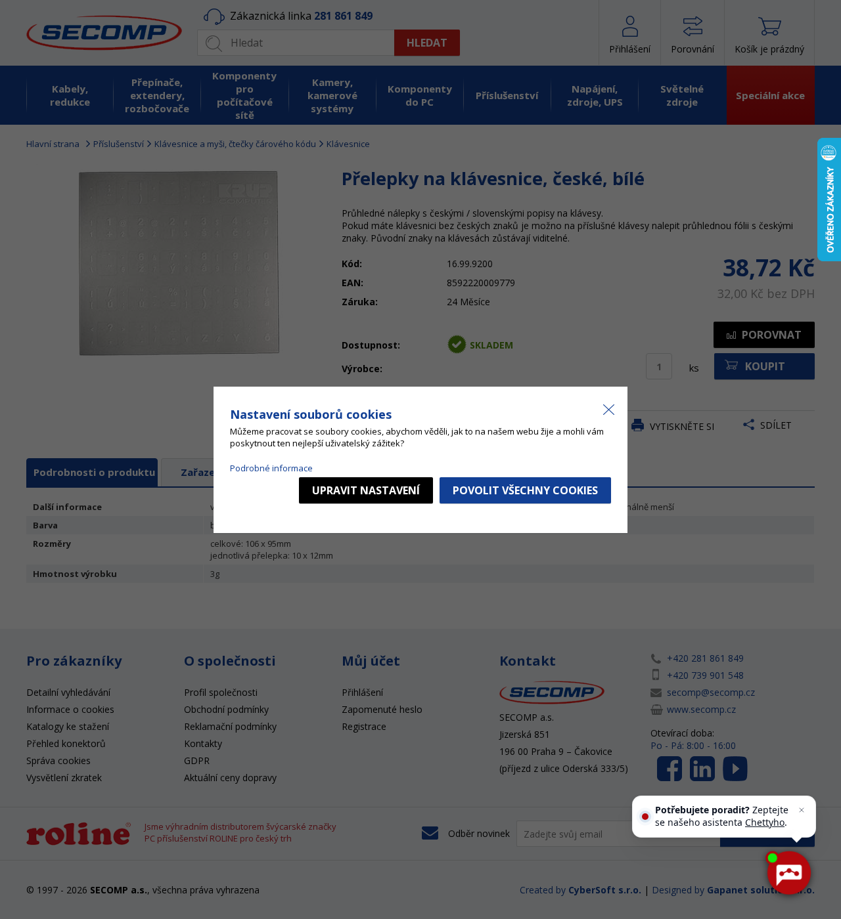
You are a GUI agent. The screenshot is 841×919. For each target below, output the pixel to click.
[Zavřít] (801, 810)
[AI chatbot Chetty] (788, 873)
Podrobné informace (271, 468)
